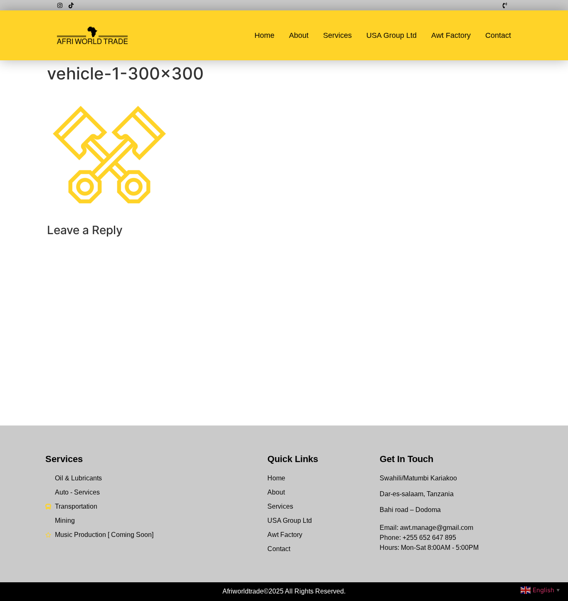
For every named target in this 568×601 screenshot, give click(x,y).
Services (337, 35)
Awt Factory (451, 35)
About (299, 35)
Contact (498, 35)
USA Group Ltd (391, 35)
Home (264, 35)
